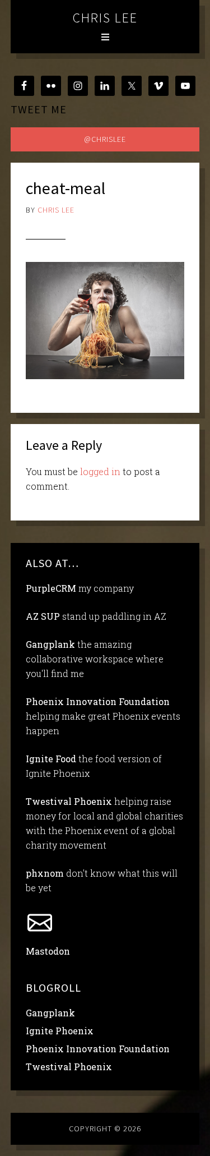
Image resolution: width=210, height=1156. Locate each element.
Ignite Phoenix (60, 1031)
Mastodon (48, 951)
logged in (100, 471)
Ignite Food (51, 758)
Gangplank (50, 644)
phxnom (45, 873)
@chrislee (105, 139)
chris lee (105, 17)
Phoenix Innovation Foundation (98, 701)
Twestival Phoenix (69, 801)
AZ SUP (43, 616)
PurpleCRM (51, 588)
